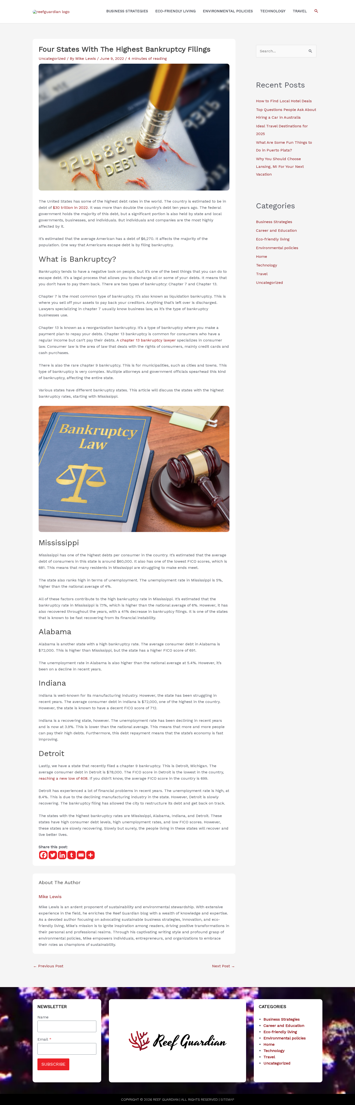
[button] (316, 11)
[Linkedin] (62, 855)
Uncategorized (52, 58)
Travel (262, 274)
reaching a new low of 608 (63, 778)
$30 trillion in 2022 (70, 207)
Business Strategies (274, 221)
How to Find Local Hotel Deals (284, 101)
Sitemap (227, 1099)
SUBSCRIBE (53, 1064)
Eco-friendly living (273, 239)
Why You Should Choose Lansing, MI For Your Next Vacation (280, 167)
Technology (266, 265)
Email (44, 1039)
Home (261, 256)
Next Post (223, 966)
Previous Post (48, 966)
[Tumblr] (71, 855)
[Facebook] (43, 855)
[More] (90, 855)
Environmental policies (277, 248)
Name (43, 1017)
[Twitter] (53, 855)
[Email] (81, 855)
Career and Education (276, 230)
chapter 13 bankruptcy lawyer (148, 340)
